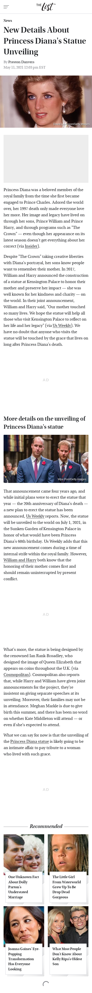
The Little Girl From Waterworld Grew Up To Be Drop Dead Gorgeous (66, 887)
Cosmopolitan (16, 674)
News (8, 20)
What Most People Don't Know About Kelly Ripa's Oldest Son (67, 956)
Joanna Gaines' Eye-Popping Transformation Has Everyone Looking (24, 959)
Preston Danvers (21, 62)
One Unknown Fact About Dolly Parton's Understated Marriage (23, 887)
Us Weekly (62, 325)
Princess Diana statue (29, 741)
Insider (31, 246)
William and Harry (20, 560)
